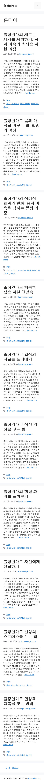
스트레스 (15, 104)
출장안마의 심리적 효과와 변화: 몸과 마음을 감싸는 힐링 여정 (21, 205)
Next (15, 767)
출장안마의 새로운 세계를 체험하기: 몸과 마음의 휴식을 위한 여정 (20, 41)
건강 (8, 104)
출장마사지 (25, 104)
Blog (8, 100)
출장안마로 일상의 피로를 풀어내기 (19, 356)
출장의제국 (10, 5)
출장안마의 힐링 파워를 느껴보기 (20, 494)
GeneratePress (34, 778)
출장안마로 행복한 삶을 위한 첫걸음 (19, 289)
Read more (30, 93)
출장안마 (35, 104)
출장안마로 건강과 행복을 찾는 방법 (19, 701)
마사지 (14, 270)
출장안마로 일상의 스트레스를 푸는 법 (20, 634)
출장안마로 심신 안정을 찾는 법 (20, 427)
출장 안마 (10, 685)
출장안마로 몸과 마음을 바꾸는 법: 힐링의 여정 (21, 125)
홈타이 (6, 107)
